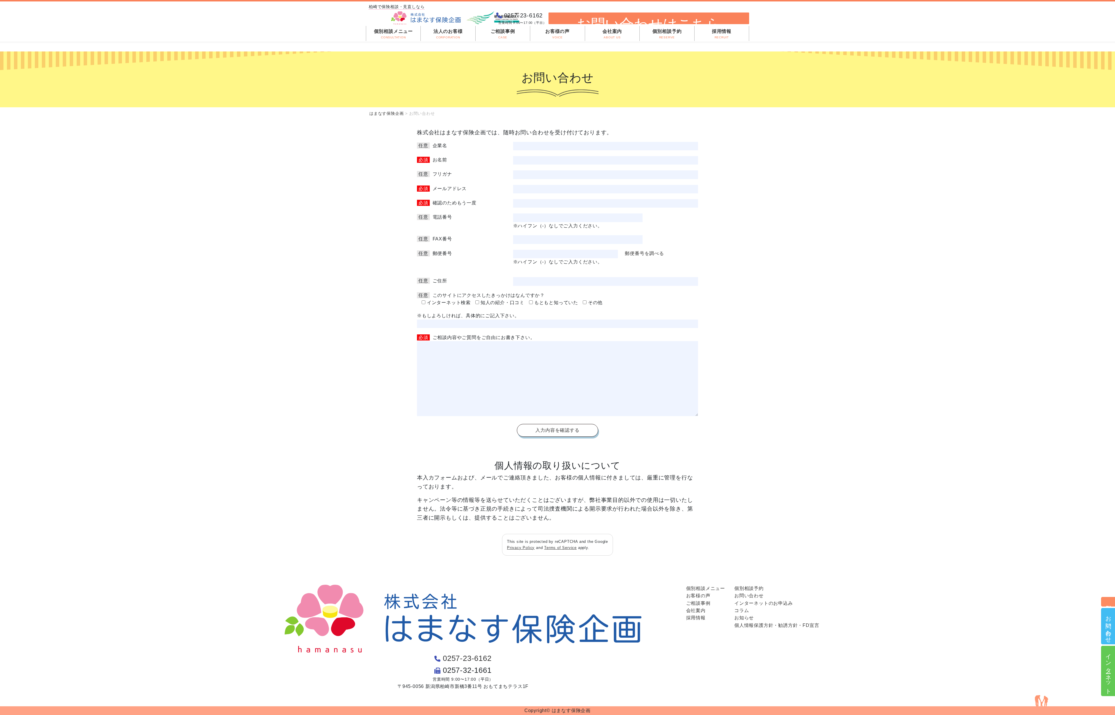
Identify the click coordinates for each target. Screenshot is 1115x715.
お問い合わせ (1108, 626)
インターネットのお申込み (763, 603)
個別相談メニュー (705, 588)
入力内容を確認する (557, 430)
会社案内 (696, 610)
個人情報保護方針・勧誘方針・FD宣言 (776, 625)
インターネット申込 (1108, 671)
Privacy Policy (521, 547)
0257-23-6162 (467, 658)
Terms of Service (560, 547)
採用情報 (696, 617)
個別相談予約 (1108, 601)
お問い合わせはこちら (648, 20)
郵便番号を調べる (644, 253)
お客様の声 (698, 595)
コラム (741, 610)
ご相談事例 (698, 603)
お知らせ (744, 617)
